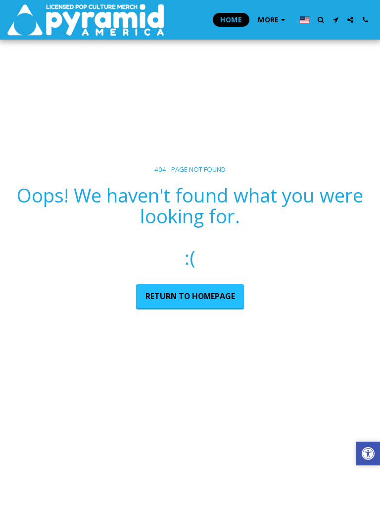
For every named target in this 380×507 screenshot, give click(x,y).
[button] (321, 19)
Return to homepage (190, 296)
